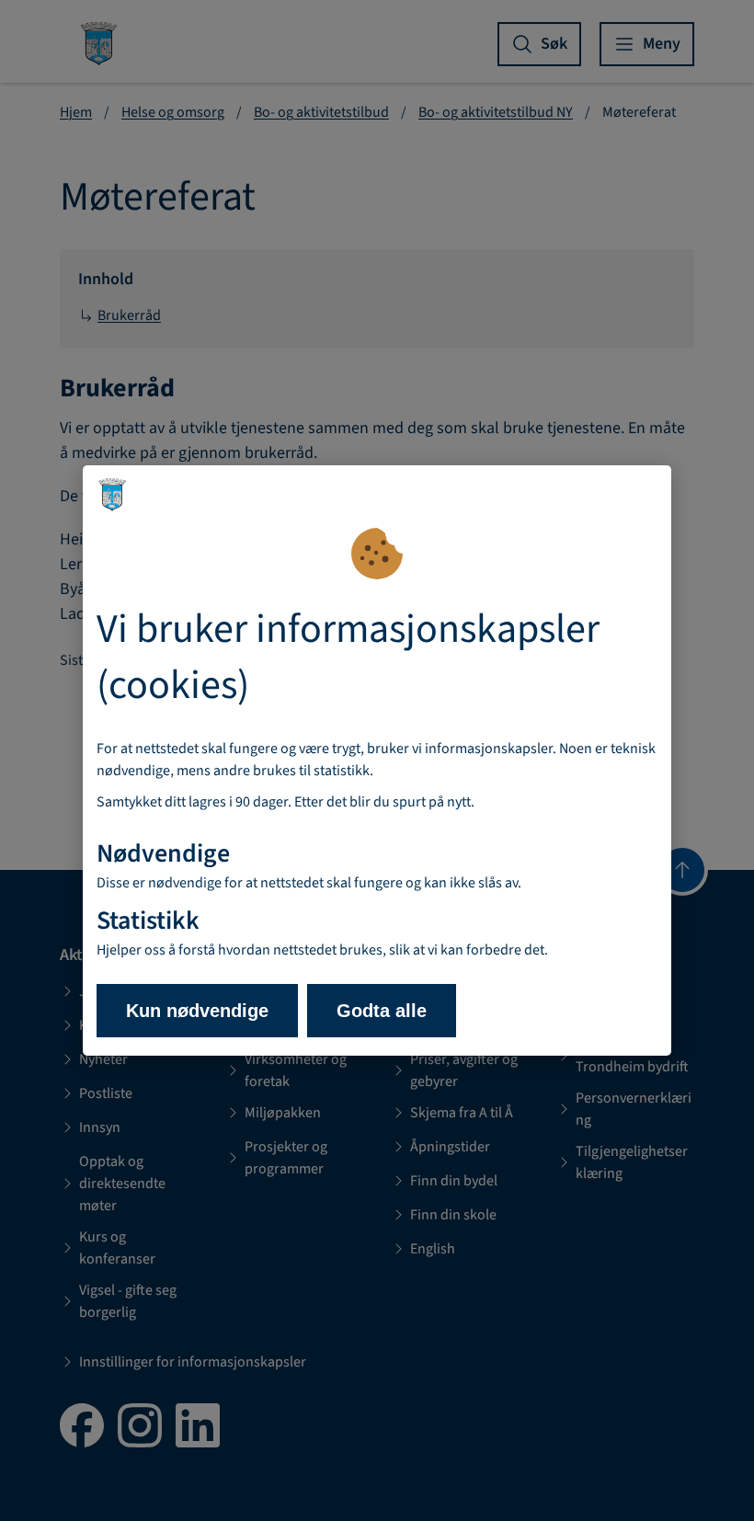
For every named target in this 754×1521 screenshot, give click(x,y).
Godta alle (382, 1011)
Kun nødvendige (197, 1011)
